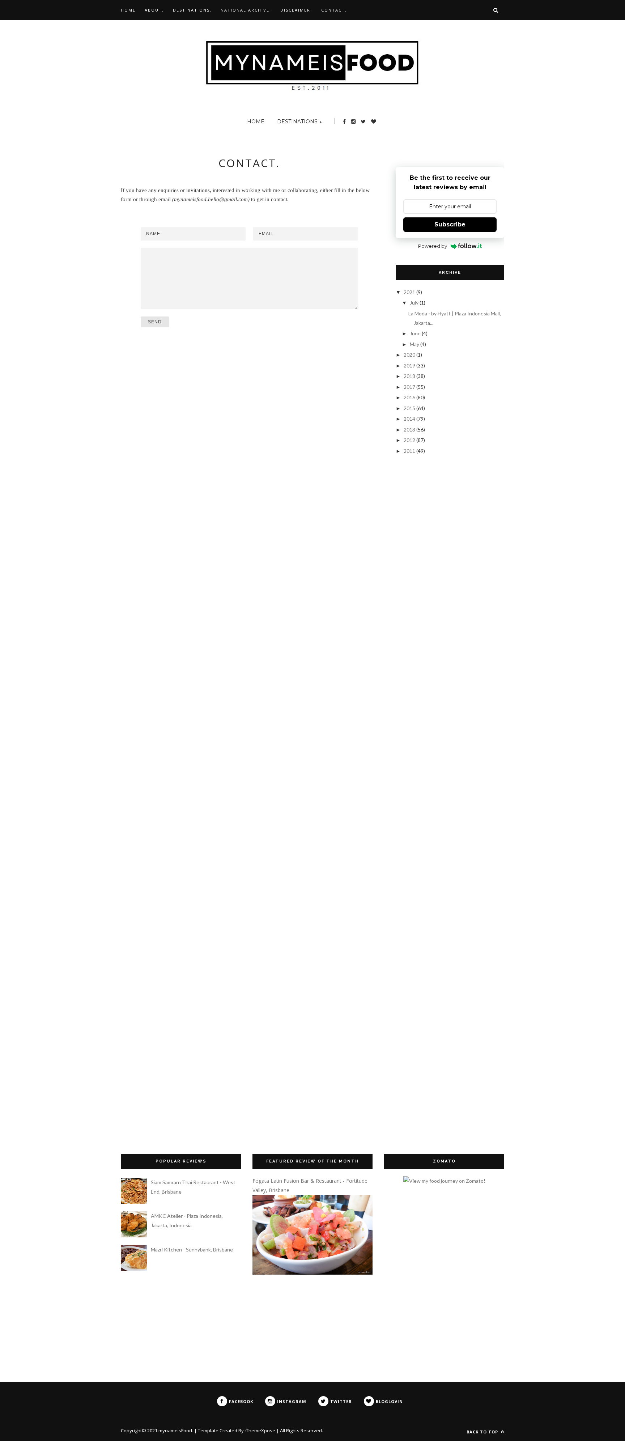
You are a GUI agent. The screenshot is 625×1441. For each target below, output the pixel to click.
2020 (410, 355)
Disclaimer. (296, 10)
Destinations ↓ (299, 121)
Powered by (432, 246)
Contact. (334, 10)
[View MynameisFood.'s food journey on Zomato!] (444, 1181)
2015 (410, 408)
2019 (410, 365)
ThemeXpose (260, 1430)
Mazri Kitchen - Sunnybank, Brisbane (192, 1249)
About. (154, 10)
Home (128, 10)
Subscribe (449, 224)
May (415, 344)
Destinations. (192, 10)
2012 (410, 440)
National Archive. (246, 10)
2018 (410, 376)
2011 (410, 451)
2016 (410, 397)
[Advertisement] (432, 506)
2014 (410, 419)
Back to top (483, 1431)
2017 (410, 387)
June (416, 333)
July (415, 302)
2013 (410, 429)
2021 (410, 292)
